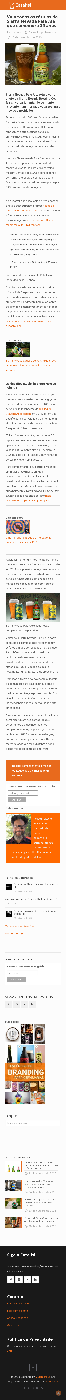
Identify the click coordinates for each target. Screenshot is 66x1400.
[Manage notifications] (58, 1393)
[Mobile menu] (4, 5)
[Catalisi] (20, 5)
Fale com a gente (17, 1310)
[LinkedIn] (33, 1388)
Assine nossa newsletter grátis (25, 966)
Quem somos (15, 1325)
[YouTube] (28, 1388)
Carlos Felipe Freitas (41, 32)
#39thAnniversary (50, 249)
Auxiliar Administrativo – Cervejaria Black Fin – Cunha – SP (31, 899)
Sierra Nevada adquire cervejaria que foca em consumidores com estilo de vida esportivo (31, 365)
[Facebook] (24, 1388)
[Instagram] (37, 1388)
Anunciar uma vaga (14, 933)
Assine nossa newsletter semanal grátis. (32, 786)
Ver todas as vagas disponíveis (19, 926)
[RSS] (41, 1388)
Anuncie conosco (17, 1318)
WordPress (51, 1381)
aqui (9, 1350)
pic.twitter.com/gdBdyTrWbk (23, 254)
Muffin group (42, 1376)
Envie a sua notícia (18, 1303)
